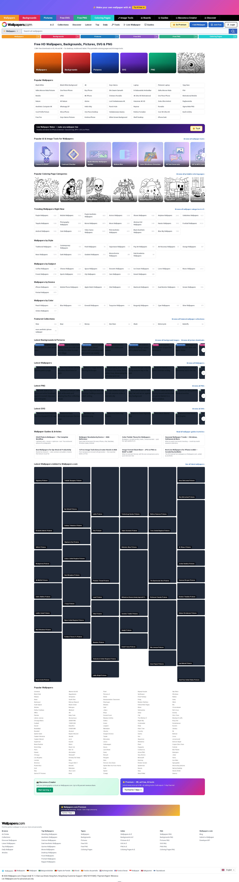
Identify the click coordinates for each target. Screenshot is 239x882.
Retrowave (106, 728)
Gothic (105, 720)
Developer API (205, 840)
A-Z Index (5, 834)
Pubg (139, 699)
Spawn (105, 771)
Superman (37, 742)
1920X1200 (72, 723)
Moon (139, 707)
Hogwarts (141, 747)
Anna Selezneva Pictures (187, 480)
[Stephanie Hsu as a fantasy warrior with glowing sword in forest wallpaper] (76, 536)
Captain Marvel (39, 739)
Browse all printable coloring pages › (191, 174)
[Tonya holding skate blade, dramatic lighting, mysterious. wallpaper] (76, 592)
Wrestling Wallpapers (49, 834)
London (36, 760)
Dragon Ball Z (73, 763)
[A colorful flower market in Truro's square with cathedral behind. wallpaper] (162, 525)
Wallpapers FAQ (166, 834)
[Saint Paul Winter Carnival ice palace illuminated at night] (69, 372)
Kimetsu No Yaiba (74, 757)
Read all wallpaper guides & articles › (191, 432)
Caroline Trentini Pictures (130, 613)
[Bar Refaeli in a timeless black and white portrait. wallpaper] (76, 497)
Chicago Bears (38, 720)
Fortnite (174, 747)
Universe (37, 691)
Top (97, 24)
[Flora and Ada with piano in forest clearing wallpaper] (162, 658)
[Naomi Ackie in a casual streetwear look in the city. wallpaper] (48, 657)
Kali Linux (175, 710)
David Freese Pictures (128, 647)
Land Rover (106, 750)
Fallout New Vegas (143, 705)
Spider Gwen (38, 734)
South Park (72, 699)
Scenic (140, 734)
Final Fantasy (142, 697)
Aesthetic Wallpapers (49, 837)
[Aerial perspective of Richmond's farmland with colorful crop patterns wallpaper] (162, 591)
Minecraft (141, 757)
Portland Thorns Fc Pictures (73, 636)
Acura (105, 747)
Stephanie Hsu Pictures (71, 542)
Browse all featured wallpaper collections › (188, 319)
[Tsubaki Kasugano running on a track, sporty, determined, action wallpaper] (76, 475)
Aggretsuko (72, 694)
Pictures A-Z (125, 840)
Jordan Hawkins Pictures (186, 563)
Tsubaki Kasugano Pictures (73, 480)
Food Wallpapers (47, 856)
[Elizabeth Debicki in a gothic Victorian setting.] (163, 372)
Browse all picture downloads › (193, 340)
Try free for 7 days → (133, 790)
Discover (211, 18)
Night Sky (141, 720)
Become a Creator (187, 18)
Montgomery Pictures (42, 563)
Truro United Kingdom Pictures (160, 530)
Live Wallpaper (133, 24)
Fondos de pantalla (91, 871)
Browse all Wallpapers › (196, 363)
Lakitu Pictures (97, 514)
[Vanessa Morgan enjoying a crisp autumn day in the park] (139, 372)
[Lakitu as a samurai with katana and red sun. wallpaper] (105, 491)
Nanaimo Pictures (98, 642)
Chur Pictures (97, 530)
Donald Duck (107, 715)
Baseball (36, 731)
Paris (35, 750)
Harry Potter (141, 773)
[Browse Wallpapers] (38, 36)
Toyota (105, 736)
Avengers (175, 752)
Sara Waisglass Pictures (72, 575)
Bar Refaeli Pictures (70, 509)
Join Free (217, 25)
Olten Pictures (97, 613)
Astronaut (37, 702)
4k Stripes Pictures (185, 547)
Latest (88, 24)
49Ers (36, 713)
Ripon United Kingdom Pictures (74, 620)
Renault (105, 755)
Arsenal (71, 731)
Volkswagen (107, 744)
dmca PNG (141, 752)
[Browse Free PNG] (196, 36)
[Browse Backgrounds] (78, 36)
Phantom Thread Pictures (101, 580)
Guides (164, 18)
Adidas (36, 707)
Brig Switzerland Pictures (187, 497)
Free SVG (65, 18)
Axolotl (71, 736)
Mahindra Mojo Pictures (129, 547)
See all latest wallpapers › (195, 464)
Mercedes (106, 739)
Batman (174, 734)
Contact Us (141, 750)
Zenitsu (174, 728)
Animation (72, 752)
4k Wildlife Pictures (42, 580)
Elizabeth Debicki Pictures (44, 530)
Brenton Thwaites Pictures (187, 596)
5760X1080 (72, 728)
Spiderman (141, 765)
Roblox (174, 697)
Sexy (139, 771)
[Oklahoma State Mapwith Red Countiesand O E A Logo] (45, 418)
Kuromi (174, 726)
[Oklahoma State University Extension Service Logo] (69, 418)
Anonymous (73, 718)
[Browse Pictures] (117, 36)
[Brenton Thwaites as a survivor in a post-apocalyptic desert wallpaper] (191, 591)
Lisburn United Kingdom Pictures (74, 558)
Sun (139, 736)
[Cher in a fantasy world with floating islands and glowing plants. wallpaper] (105, 525)
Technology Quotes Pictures (131, 514)
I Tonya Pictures (69, 603)
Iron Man (175, 760)
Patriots (36, 715)
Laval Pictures (97, 597)
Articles (4, 853)
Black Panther (38, 744)
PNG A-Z (123, 846)
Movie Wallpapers (47, 849)
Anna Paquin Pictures (157, 664)
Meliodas (72, 768)
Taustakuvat (160, 871)
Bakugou (71, 707)
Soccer (36, 726)
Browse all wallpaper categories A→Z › (190, 209)
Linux (174, 736)
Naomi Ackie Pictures (42, 680)
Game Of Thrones (40, 773)
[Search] (233, 31)
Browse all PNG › (198, 386)
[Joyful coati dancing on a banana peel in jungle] (45, 372)
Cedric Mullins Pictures (43, 596)
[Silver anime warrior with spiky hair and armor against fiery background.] (139, 395)
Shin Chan (175, 715)
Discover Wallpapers (9, 840)
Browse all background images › (167, 340)
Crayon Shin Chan (178, 744)
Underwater (141, 723)
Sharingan (106, 702)
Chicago (36, 755)
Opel (104, 707)
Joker (174, 755)
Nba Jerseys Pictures (157, 647)
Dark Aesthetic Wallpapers (51, 843)
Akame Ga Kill (73, 691)
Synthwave (141, 694)
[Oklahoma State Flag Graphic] (116, 418)
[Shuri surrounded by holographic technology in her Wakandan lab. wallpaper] (105, 669)
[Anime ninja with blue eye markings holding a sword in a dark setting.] (92, 395)
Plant (139, 744)
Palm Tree (141, 728)
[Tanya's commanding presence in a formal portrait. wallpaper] (134, 574)
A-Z (52, 24)
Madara (105, 705)
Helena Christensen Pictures (188, 613)
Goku (174, 699)
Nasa (35, 699)
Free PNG (82, 18)
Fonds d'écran (122, 871)
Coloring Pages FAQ (167, 849)
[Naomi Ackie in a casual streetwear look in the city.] (187, 372)
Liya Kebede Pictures (185, 663)
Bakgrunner (148, 871)
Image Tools (126, 18)
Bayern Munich (73, 734)
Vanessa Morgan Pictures (187, 580)
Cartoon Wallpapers (48, 840)
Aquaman (141, 739)
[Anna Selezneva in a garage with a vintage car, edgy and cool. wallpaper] (191, 475)
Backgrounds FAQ (166, 837)
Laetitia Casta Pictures (43, 613)
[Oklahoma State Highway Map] (139, 418)
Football (36, 723)
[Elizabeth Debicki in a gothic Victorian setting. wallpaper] (48, 508)
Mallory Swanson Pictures (158, 514)
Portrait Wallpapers (48, 859)
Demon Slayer (176, 742)
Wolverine (141, 742)
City (139, 715)
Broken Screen (142, 763)
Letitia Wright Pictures (99, 675)
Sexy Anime (141, 755)
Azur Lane (72, 771)
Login (232, 25)
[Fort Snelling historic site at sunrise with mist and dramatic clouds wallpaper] (191, 674)
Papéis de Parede (63, 871)
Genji (139, 713)
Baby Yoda (72, 715)
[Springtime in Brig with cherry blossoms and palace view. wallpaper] (191, 491)
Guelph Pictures (127, 630)
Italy (35, 771)
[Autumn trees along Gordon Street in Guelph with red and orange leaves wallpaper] (134, 624)
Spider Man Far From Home (112, 765)
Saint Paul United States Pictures (189, 680)
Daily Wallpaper (7, 849)
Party (139, 726)
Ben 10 (71, 750)
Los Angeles (38, 757)
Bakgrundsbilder (47, 871)
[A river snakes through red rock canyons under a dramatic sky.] (116, 395)
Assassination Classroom (111, 699)
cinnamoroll (176, 739)
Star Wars (175, 691)
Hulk (104, 768)
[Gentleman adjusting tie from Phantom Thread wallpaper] (105, 558)
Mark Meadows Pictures (43, 629)
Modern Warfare (143, 702)
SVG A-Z (123, 843)
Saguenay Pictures (41, 480)
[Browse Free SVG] (156, 36)
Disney (174, 713)
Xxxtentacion (176, 723)
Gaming (140, 760)
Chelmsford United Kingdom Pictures (104, 659)
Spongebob (175, 763)
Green (105, 723)
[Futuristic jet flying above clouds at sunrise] (187, 395)
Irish (35, 768)
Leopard (105, 726)
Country (140, 731)
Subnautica (141, 710)
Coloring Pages (102, 18)
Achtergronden (107, 871)
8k (173, 731)
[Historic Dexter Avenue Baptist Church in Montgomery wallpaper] (48, 558)
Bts (173, 705)
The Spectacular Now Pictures (159, 580)
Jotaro (105, 710)
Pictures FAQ (164, 840)
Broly (70, 773)
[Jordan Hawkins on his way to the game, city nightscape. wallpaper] (191, 558)
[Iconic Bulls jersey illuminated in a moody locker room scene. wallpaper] (162, 625)
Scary (105, 752)
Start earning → (44, 790)
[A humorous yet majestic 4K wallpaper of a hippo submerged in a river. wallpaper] (48, 574)
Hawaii (36, 752)
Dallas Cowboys (39, 710)
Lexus (105, 742)
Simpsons (72, 697)
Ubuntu (105, 731)
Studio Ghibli (176, 771)
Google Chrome (108, 734)
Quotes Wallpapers (48, 846)
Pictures (48, 18)
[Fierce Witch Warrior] (163, 418)
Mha (70, 760)
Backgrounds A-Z (126, 837)
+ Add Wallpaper (198, 25)
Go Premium (181, 25)
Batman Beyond (74, 702)
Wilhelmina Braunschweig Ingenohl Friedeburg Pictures (134, 597)
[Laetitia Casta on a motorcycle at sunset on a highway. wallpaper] (48, 607)
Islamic (174, 773)
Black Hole (37, 694)
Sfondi (76, 871)
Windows (175, 694)
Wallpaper (33, 871)
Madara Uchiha (108, 718)
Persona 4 (106, 694)
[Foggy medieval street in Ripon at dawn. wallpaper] (76, 614)
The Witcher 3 (142, 718)
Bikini (70, 744)
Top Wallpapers (7, 846)
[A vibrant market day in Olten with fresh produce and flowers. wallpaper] (105, 608)
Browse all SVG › (198, 409)
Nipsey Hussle (142, 691)
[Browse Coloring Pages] (235, 36)
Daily (105, 24)
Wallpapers (9, 18)
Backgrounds (29, 18)
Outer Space (38, 705)
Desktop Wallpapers (48, 853)
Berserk (71, 765)
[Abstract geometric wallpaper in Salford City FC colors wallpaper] (48, 541)
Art (70, 713)
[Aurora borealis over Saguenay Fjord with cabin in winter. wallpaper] (48, 475)
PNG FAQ (163, 846)
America (37, 763)
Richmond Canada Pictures (158, 597)
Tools (117, 24)
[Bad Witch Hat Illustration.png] (92, 418)
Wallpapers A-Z (126, 834)
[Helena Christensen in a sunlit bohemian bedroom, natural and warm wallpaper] (191, 607)
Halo (104, 760)
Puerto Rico (37, 765)
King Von (175, 720)
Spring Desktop (177, 768)
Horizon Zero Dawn (109, 763)
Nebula (36, 697)
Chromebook (176, 707)
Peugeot (106, 757)
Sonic (174, 757)
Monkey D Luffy (177, 718)
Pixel (104, 691)
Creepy (105, 773)
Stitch (174, 702)
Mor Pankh (175, 750)
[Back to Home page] (17, 25)
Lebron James (38, 718)
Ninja (105, 713)
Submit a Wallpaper (207, 837)
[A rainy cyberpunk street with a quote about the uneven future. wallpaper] (134, 491)
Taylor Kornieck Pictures (129, 530)
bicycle (71, 742)
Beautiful (71, 726)
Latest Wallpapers (8, 843)
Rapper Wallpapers (48, 862)
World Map (37, 747)
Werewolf (72, 755)
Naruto (140, 768)
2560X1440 (72, 720)
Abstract (71, 710)
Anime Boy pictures (178, 765)
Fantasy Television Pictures (73, 525)
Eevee (105, 697)
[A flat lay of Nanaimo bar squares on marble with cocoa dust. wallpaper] (105, 630)
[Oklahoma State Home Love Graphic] (187, 418)
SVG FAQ (163, 843)
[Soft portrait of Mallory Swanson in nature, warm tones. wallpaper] (162, 491)
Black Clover (73, 705)
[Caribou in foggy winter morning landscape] (92, 372)
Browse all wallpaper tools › (194, 139)
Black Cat (72, 747)
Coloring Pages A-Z (127, 849)
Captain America (39, 736)
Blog (201, 834)
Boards (147, 18)
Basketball (37, 728)
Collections (63, 24)
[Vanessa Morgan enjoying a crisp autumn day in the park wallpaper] (191, 574)
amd (70, 739)
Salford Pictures (41, 547)
